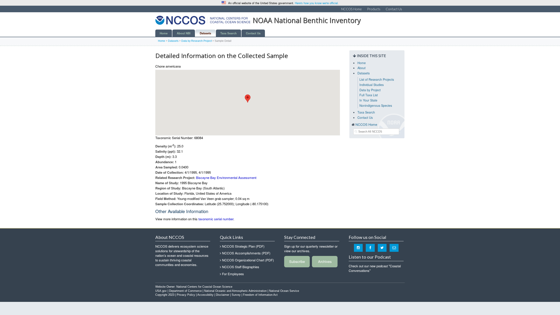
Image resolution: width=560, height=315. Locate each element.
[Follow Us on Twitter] (382, 247)
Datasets (205, 33)
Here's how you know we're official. (317, 3)
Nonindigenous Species (375, 105)
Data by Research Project (196, 41)
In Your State (368, 100)
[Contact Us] (394, 247)
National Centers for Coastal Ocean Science (204, 286)
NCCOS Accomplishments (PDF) (246, 253)
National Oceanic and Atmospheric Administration (235, 290)
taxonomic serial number (215, 219)
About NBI (184, 33)
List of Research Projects (376, 79)
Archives (325, 261)
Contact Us (394, 9)
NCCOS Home (351, 9)
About (361, 68)
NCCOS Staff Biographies (240, 266)
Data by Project (370, 90)
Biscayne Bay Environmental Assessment (226, 177)
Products (373, 9)
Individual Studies (371, 84)
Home (164, 33)
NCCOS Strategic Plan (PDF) (243, 246)
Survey (236, 294)
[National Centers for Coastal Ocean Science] (202, 21)
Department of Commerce (185, 290)
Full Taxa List (368, 95)
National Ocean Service (284, 290)
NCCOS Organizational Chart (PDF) (248, 260)
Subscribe (297, 261)
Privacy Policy (186, 294)
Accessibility (205, 294)
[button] (247, 98)
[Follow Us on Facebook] (370, 247)
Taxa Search (228, 33)
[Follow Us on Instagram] (358, 247)
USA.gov (161, 290)
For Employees (233, 273)
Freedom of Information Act (260, 294)
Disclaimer (222, 294)
